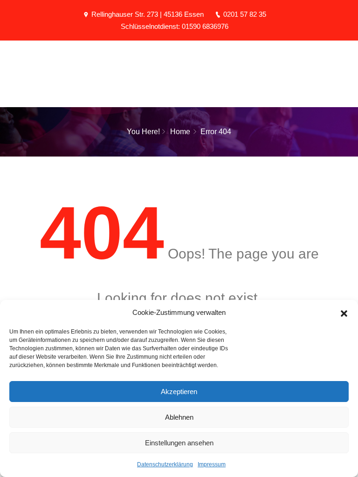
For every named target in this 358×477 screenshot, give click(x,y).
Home (180, 132)
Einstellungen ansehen (179, 443)
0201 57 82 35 (244, 14)
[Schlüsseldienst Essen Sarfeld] (179, 60)
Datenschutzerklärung (165, 464)
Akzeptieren (179, 391)
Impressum (212, 464)
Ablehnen (179, 417)
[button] (344, 312)
